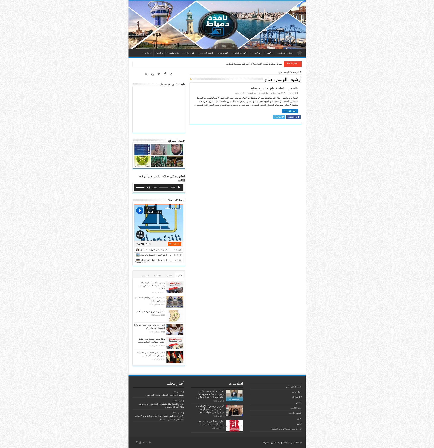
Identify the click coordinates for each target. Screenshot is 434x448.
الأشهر (179, 275)
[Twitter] (159, 74)
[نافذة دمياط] (217, 25)
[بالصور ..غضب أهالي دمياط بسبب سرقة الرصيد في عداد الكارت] (174, 287)
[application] (158, 187)
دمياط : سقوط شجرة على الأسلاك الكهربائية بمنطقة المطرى (254, 64)
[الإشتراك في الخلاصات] (191, 79)
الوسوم (145, 275)
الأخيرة (168, 275)
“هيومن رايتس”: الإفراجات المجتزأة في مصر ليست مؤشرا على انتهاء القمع (210, 409)
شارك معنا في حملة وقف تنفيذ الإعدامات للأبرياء (210, 423)
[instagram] (146, 74)
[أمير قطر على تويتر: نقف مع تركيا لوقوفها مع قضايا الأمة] (174, 329)
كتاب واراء (189, 53)
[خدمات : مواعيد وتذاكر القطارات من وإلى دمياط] (174, 302)
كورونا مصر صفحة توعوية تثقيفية (287, 428)
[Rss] (171, 74)
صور (300, 418)
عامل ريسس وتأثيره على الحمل (150, 311)
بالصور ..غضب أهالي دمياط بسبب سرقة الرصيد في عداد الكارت (152, 285)
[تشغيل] (179, 187)
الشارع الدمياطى (285, 53)
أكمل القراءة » (290, 111)
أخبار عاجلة (296, 392)
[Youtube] (152, 74)
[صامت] (148, 187)
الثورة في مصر (206, 53)
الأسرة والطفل (240, 53)
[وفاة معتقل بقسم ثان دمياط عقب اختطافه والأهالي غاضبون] (174, 343)
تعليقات (157, 275)
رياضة (160, 53)
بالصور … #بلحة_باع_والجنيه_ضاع (274, 88)
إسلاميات (257, 53)
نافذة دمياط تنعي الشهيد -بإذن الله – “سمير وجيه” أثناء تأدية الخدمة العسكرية (210, 394)
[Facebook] (165, 74)
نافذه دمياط (291, 93)
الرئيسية (299, 52)
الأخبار (269, 53)
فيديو (299, 423)
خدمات (148, 53)
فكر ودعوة (223, 53)
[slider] (140, 187)
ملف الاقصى (173, 53)
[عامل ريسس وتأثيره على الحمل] (174, 315)
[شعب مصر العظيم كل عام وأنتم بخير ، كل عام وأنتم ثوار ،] (174, 357)
